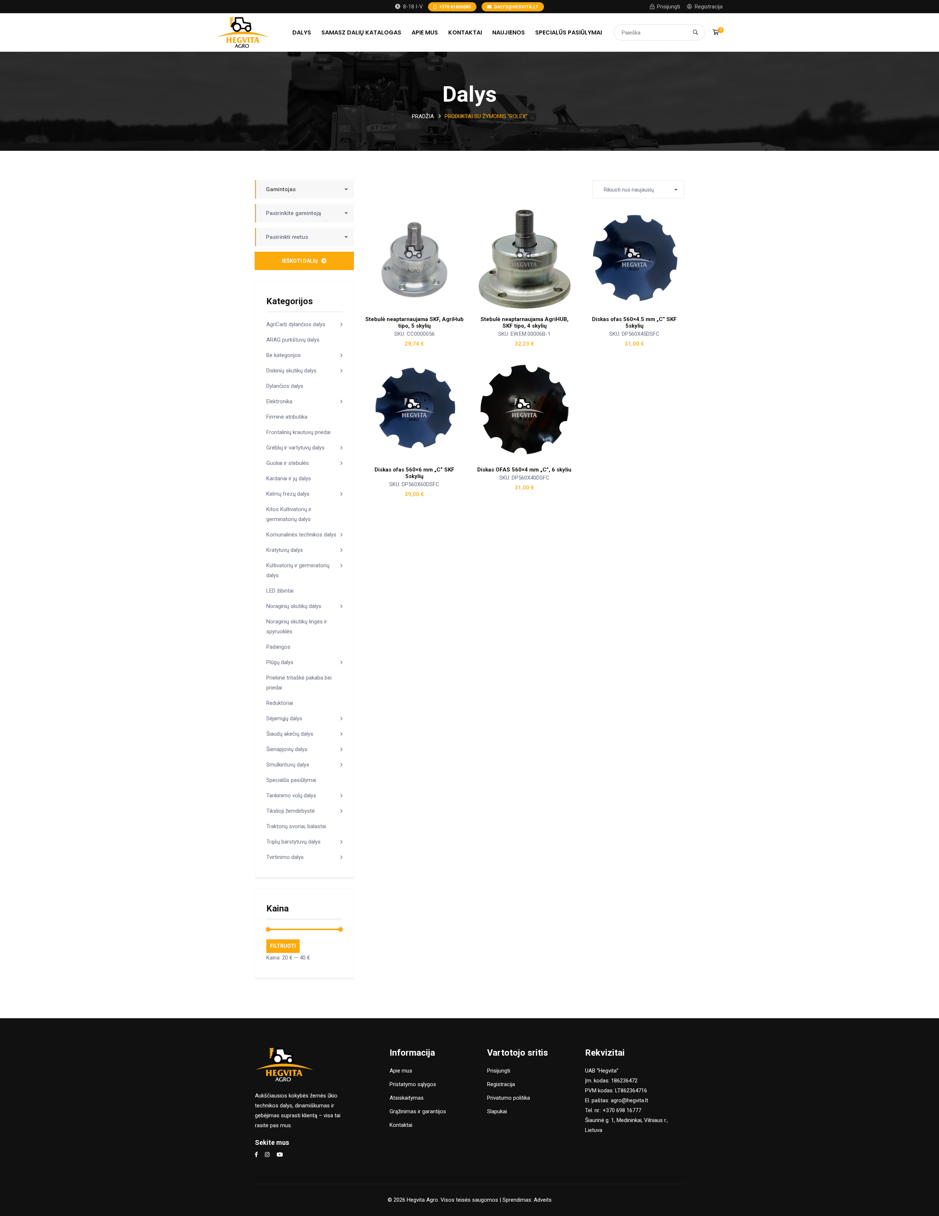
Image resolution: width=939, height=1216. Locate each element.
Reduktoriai (279, 703)
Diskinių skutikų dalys (291, 370)
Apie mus (425, 32)
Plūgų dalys (279, 662)
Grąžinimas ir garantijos (418, 1111)
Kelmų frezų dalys (288, 494)
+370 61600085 (455, 7)
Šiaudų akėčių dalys (289, 734)
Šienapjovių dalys (286, 749)
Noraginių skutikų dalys (293, 606)
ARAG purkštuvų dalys (292, 339)
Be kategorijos (283, 355)
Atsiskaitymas (407, 1098)
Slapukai (497, 1111)
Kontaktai (465, 32)
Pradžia (423, 116)
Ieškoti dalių (300, 261)
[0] (716, 32)
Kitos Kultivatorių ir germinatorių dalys (288, 514)
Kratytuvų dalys (284, 550)
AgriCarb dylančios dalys (295, 324)
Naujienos (508, 32)
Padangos (278, 647)
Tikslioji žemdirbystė (290, 811)
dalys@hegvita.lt (516, 7)
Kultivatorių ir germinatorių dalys (297, 570)
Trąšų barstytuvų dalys (293, 841)
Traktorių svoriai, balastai (296, 826)
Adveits (543, 1200)
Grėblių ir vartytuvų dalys (295, 447)
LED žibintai (279, 590)
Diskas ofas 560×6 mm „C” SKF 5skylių (414, 473)
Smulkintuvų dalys (287, 764)
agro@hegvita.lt (629, 1100)
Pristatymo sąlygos (413, 1084)
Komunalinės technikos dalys (301, 534)
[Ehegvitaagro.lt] (243, 32)
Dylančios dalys (284, 386)
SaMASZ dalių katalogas (361, 32)
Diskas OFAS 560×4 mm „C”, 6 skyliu (524, 469)
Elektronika (279, 401)
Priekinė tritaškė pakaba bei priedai (299, 682)
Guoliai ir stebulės (287, 463)
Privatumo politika (508, 1098)
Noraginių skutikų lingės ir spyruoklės (296, 626)
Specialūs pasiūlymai (568, 32)
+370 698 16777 (622, 1110)
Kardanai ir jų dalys (288, 478)
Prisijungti (668, 6)
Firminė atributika (286, 417)
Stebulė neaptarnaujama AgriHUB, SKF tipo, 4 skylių (525, 322)
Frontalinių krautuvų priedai (298, 432)
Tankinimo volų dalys (291, 795)
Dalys (301, 32)
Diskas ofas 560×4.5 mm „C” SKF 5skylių (634, 322)
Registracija (709, 6)
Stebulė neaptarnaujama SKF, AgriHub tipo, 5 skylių (414, 322)
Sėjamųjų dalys (284, 718)
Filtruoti (283, 946)
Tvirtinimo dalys (285, 857)
